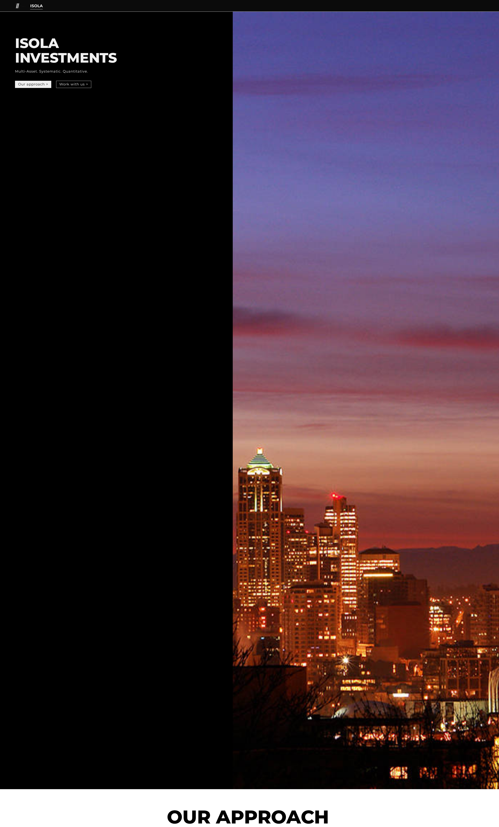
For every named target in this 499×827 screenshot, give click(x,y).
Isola (36, 6)
